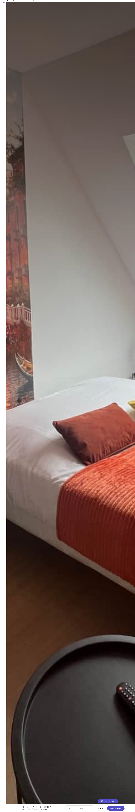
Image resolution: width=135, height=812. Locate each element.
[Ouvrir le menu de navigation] (3, 3)
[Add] (104, 808)
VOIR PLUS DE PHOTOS (109, 801)
